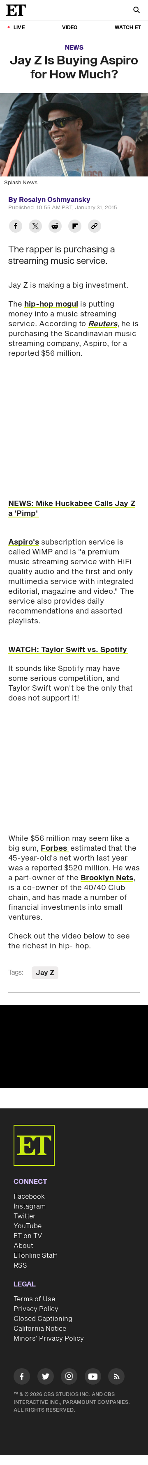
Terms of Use (34, 1299)
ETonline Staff (36, 1256)
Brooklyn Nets (107, 878)
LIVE (19, 28)
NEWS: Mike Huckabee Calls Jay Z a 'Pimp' (71, 508)
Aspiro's (23, 542)
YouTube (28, 1226)
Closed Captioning (43, 1319)
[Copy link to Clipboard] (94, 227)
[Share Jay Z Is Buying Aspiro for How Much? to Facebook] (15, 227)
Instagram (30, 1206)
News (74, 48)
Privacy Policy (36, 1309)
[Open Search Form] (136, 11)
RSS (20, 1265)
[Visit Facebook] (22, 1377)
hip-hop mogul (51, 304)
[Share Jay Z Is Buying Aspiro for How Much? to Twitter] (35, 227)
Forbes (55, 848)
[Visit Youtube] (93, 1376)
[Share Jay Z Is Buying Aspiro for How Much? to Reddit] (55, 227)
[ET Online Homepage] (18, 10)
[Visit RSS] (116, 1377)
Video (70, 28)
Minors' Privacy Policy (49, 1339)
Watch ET (128, 28)
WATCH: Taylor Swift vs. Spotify (68, 649)
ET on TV (28, 1236)
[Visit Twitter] (45, 1377)
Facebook (29, 1197)
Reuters (102, 324)
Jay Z (45, 973)
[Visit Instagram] (69, 1377)
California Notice (40, 1329)
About (23, 1246)
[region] (74, 1046)
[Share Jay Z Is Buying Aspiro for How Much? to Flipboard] (74, 227)
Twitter (25, 1216)
